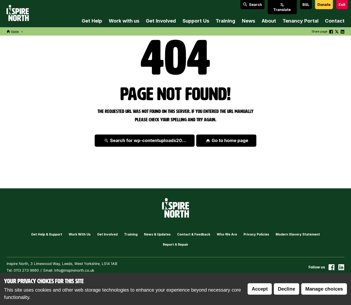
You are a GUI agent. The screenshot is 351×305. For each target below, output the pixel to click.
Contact (334, 21)
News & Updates (157, 234)
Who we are (227, 234)
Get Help (92, 21)
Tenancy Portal (300, 21)
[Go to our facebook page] (331, 267)
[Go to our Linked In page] (341, 267)
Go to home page (230, 140)
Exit (342, 4)
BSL (305, 4)
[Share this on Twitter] (337, 31)
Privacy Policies (256, 234)
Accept (260, 289)
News (248, 21)
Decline (286, 289)
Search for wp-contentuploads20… (148, 140)
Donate (323, 4)
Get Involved (161, 21)
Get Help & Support (46, 234)
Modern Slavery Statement (298, 234)
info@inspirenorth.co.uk (74, 270)
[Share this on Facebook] (331, 31)
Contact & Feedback (193, 234)
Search (255, 4)
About (269, 21)
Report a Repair (175, 244)
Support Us (195, 21)
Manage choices (324, 289)
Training (225, 21)
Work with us (124, 21)
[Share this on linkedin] (342, 31)
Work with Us (80, 234)
